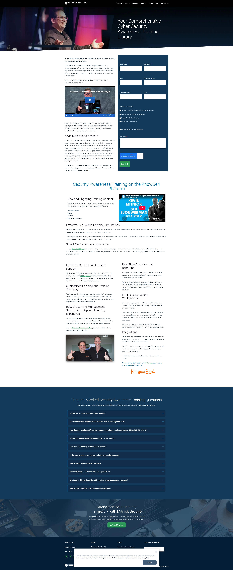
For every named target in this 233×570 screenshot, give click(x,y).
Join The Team (69, 551)
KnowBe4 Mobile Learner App (82, 328)
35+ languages (85, 276)
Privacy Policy (164, 566)
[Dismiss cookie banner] (156, 552)
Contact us (148, 363)
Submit (124, 164)
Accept (150, 562)
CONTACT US (69, 543)
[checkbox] (143, 116)
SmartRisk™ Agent (78, 249)
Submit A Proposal (70, 547)
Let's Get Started (116, 525)
